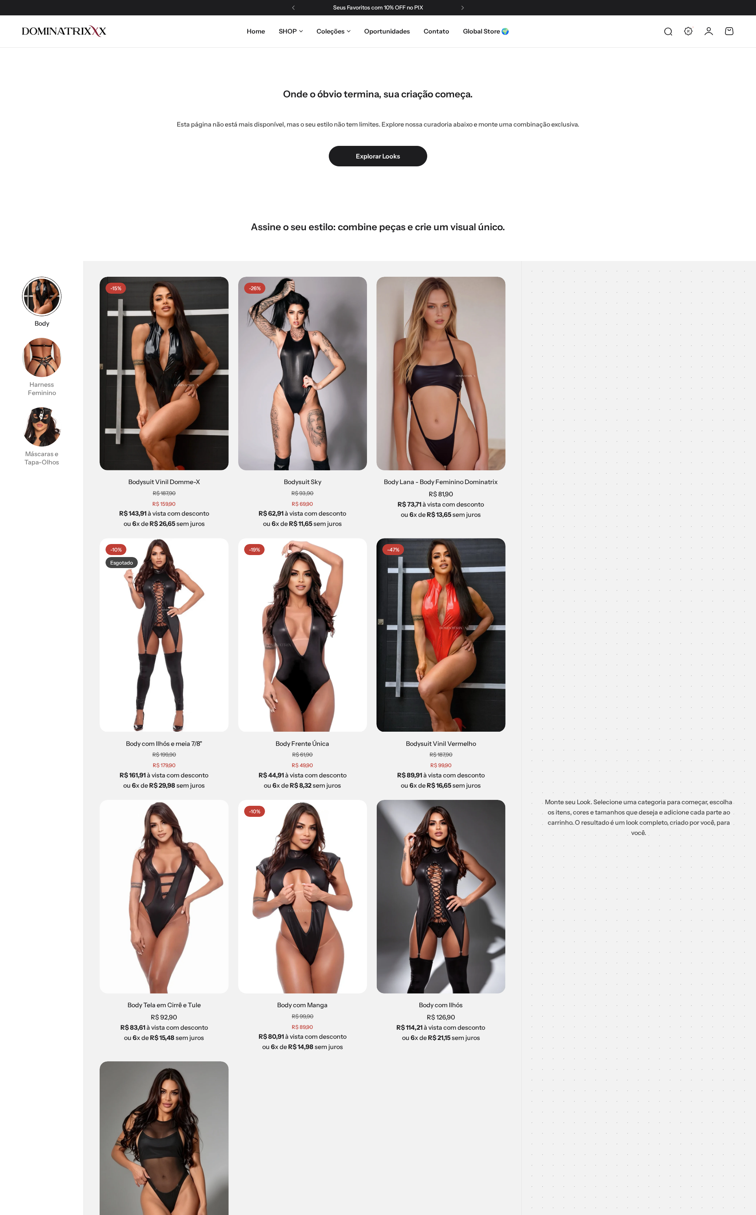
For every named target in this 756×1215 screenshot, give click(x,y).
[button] (293, 8)
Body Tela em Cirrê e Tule (164, 1005)
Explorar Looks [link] (378, 156)
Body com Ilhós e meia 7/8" (164, 743)
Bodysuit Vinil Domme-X (164, 482)
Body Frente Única (302, 743)
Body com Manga (302, 1005)
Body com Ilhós (441, 1005)
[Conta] (708, 31)
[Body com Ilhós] (441, 896)
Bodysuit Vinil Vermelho (441, 743)
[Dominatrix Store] (64, 31)
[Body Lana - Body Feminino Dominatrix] (441, 373)
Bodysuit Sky (302, 482)
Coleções (331, 31)
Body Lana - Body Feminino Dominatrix (441, 482)
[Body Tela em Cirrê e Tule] (164, 896)
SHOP (288, 31)
